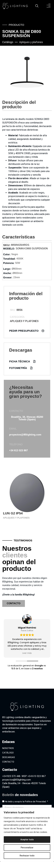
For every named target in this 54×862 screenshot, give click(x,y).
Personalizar (27, 847)
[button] (49, 6)
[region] (27, 834)
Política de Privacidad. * (36, 801)
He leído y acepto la (26, 801)
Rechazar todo (27, 855)
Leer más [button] (44, 653)
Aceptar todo (27, 839)
